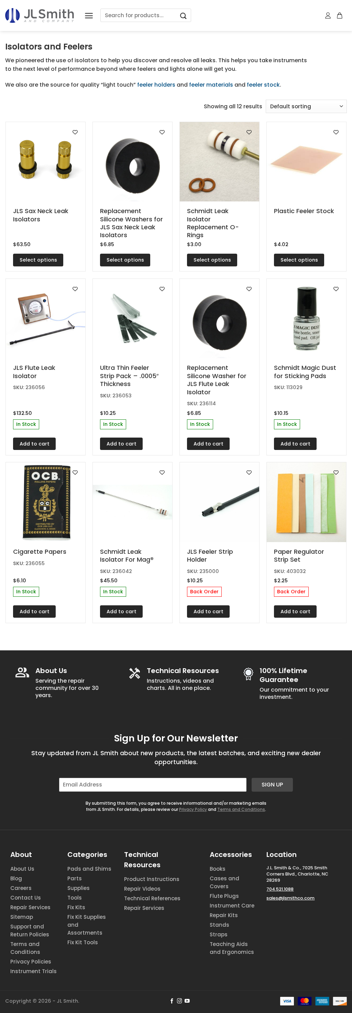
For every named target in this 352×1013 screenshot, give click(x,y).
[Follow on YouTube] (187, 1001)
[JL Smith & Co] (39, 15)
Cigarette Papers (39, 551)
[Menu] (89, 16)
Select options (38, 259)
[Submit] (183, 15)
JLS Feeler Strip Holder (210, 556)
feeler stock (263, 85)
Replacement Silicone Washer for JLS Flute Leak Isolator (216, 380)
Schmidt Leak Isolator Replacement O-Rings (213, 223)
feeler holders (156, 85)
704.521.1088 (280, 889)
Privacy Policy (193, 809)
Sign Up (272, 785)
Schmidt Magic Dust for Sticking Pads (305, 372)
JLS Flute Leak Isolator (34, 372)
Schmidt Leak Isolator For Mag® (127, 556)
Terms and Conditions (241, 809)
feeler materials (211, 85)
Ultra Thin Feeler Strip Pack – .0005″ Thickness (129, 376)
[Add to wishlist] (75, 132)
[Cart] (340, 15)
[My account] (328, 15)
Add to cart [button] (35, 443)
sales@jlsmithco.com (290, 898)
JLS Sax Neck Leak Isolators (40, 215)
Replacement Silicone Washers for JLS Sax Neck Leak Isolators (131, 223)
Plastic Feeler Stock (304, 211)
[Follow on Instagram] (179, 1001)
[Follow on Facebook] (172, 1001)
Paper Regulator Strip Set (299, 556)
